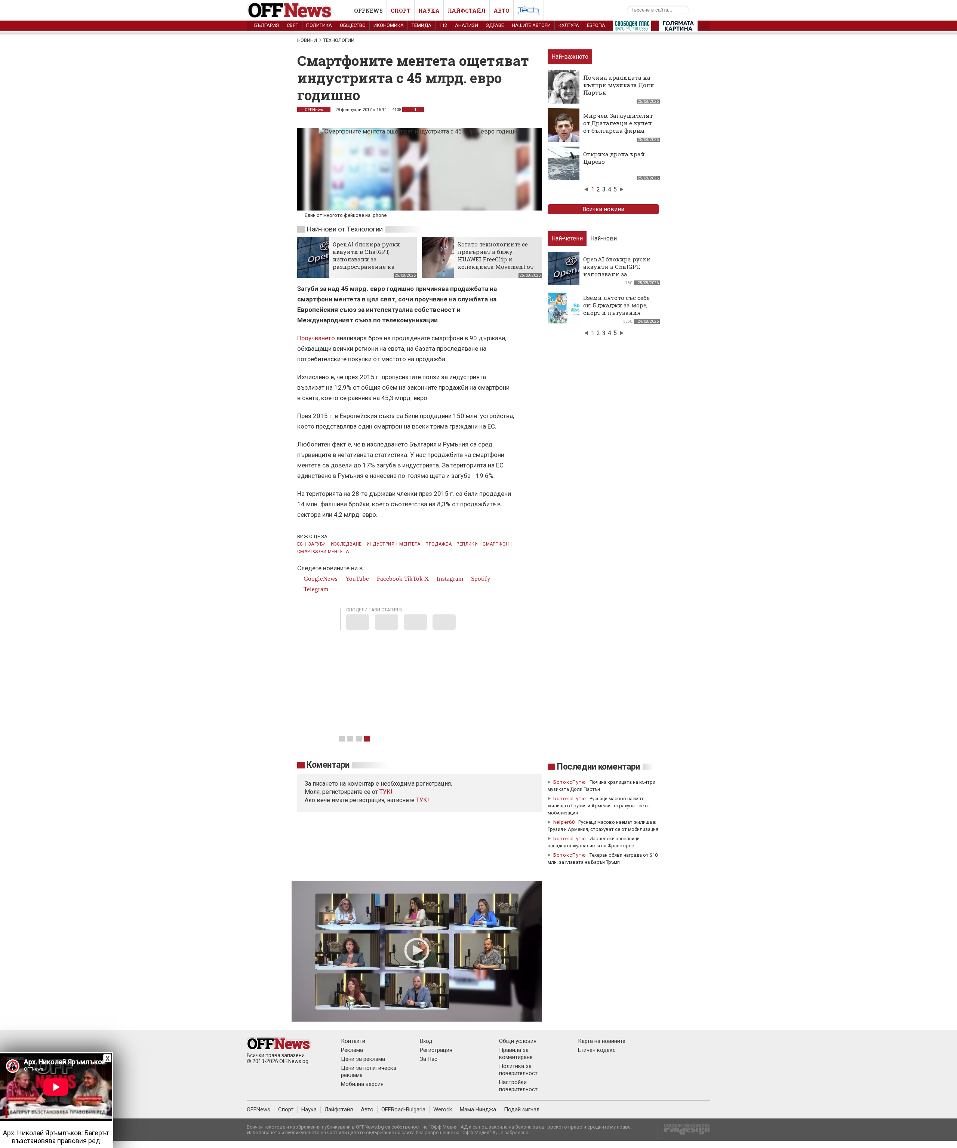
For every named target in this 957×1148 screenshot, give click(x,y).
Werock (442, 1109)
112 (443, 25)
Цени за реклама (363, 1059)
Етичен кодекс (597, 1050)
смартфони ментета (323, 551)
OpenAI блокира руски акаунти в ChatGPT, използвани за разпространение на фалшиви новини (366, 259)
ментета (410, 544)
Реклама (352, 1050)
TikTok (413, 578)
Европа (596, 25)
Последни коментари (598, 767)
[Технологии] (529, 12)
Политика (319, 25)
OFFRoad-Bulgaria (403, 1109)
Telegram (315, 589)
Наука (429, 10)
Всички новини (603, 209)
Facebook (389, 578)
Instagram (449, 578)
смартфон (496, 544)
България (266, 25)
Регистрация (436, 1050)
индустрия (380, 544)
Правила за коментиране (516, 1053)
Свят (292, 25)
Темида (421, 25)
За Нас (428, 1059)
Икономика (388, 25)
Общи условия (517, 1041)
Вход (426, 1041)
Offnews (368, 10)
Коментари (328, 765)
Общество (353, 25)
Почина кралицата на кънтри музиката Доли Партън (618, 85)
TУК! (386, 791)
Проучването (316, 338)
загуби (317, 544)
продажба (438, 544)
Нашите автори (531, 25)
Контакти (353, 1041)
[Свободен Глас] (632, 27)
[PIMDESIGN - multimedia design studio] (684, 1131)
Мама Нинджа (478, 1109)
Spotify (480, 578)
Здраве (495, 25)
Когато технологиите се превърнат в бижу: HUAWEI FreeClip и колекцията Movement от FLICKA (495, 259)
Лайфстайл (466, 10)
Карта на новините (601, 1041)
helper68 (564, 822)
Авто (501, 10)
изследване (346, 544)
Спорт (400, 10)
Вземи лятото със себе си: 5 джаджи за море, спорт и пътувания (616, 305)
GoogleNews (320, 578)
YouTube (356, 578)
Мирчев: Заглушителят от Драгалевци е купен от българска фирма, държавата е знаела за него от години (618, 130)
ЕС (300, 544)
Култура (568, 25)
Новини (307, 40)
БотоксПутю (569, 782)
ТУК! (422, 800)
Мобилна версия (362, 1084)
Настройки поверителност (518, 1086)
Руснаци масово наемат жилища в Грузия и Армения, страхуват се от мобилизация (599, 806)
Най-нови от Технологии (345, 229)
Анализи (466, 25)
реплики (467, 544)
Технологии (338, 40)
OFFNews (314, 109)
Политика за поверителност (518, 1070)
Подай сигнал (521, 1109)
